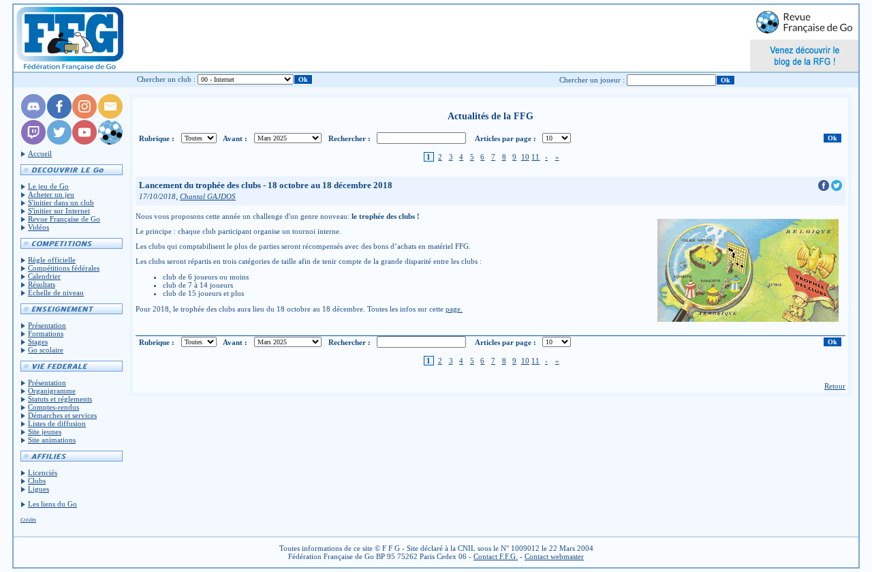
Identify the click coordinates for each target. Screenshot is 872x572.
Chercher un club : (166, 79)
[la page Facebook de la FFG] (59, 116)
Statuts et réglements (60, 399)
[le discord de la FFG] (33, 116)
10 (525, 157)
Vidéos (38, 227)
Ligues (38, 489)
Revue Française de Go (64, 219)
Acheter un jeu (51, 194)
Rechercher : (349, 138)
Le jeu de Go (48, 186)
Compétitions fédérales (63, 268)
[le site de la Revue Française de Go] (110, 142)
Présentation (47, 325)
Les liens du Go (52, 504)
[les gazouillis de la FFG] (59, 142)
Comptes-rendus (53, 407)
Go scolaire (45, 350)
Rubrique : (156, 138)
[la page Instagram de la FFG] (84, 116)
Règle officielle (52, 260)
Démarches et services (62, 415)
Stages (38, 341)
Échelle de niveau (56, 292)
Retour (834, 386)
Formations (45, 333)
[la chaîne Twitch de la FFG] (33, 142)
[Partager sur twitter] (836, 188)
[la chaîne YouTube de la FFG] (84, 142)
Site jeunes (44, 431)
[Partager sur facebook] (824, 188)
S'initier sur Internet (59, 211)
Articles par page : (505, 138)
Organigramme (52, 391)
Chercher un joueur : (592, 80)
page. (454, 309)
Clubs (37, 481)
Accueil (40, 153)
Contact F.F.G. (495, 556)
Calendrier (44, 276)
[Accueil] (69, 38)
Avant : (235, 138)
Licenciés (42, 472)
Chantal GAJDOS (208, 196)
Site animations (52, 440)
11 (535, 157)
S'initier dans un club (61, 202)
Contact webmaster (554, 556)
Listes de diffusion (57, 423)
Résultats (41, 284)
